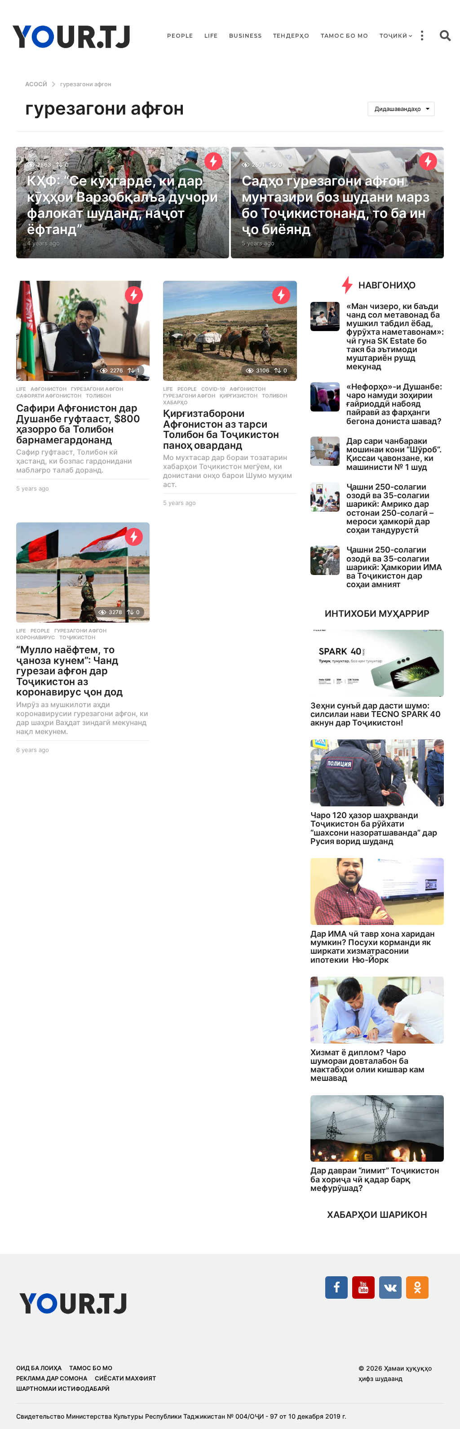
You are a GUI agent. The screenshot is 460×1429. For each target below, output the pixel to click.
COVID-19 (213, 389)
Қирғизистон (238, 395)
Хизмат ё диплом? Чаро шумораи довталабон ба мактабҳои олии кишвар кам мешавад (367, 1065)
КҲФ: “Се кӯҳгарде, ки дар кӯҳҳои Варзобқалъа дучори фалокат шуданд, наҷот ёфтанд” (122, 205)
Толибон (98, 395)
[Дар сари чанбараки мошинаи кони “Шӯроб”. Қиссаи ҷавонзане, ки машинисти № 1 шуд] (325, 451)
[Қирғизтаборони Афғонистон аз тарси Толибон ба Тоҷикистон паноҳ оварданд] (229, 331)
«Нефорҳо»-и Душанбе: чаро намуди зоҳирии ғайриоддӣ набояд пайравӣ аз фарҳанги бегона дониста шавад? (394, 404)
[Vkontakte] (390, 1287)
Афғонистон (48, 389)
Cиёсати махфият (125, 1378)
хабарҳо (175, 402)
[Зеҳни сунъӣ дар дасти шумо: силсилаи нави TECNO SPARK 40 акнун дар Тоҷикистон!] (377, 663)
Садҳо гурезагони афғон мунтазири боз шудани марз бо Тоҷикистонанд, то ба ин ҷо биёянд (335, 205)
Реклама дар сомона (51, 1378)
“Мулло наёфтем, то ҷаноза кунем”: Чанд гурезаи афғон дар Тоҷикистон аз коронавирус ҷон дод (69, 671)
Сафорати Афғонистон (48, 395)
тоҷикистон (77, 637)
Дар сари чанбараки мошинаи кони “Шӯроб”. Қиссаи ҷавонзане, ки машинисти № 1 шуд (394, 454)
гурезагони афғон (97, 389)
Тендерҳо (291, 35)
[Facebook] (336, 1287)
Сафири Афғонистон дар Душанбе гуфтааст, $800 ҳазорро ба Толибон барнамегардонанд (78, 424)
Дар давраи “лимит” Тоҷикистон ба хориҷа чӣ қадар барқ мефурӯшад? (374, 1179)
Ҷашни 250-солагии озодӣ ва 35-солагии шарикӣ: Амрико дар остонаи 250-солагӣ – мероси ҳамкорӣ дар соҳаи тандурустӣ (389, 508)
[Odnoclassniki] (417, 1287)
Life (211, 35)
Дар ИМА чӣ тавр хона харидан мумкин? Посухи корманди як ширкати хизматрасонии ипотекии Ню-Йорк (372, 946)
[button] (422, 36)
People (180, 35)
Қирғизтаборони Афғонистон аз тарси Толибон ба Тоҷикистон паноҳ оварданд (221, 429)
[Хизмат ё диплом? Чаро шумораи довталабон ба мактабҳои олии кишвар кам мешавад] (377, 1010)
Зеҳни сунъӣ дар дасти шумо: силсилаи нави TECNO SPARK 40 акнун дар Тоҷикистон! (375, 714)
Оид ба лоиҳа (39, 1367)
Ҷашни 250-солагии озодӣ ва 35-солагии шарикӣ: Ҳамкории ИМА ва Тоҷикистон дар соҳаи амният (394, 567)
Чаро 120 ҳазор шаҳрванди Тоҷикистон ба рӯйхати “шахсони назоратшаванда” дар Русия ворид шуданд (373, 828)
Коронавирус (35, 637)
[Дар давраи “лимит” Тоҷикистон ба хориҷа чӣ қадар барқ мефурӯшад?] (377, 1128)
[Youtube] (363, 1287)
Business (245, 35)
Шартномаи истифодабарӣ (63, 1388)
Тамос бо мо (344, 35)
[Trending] (213, 161)
